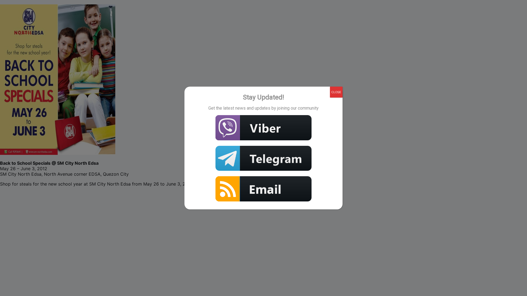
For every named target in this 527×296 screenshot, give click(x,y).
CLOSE (336, 92)
